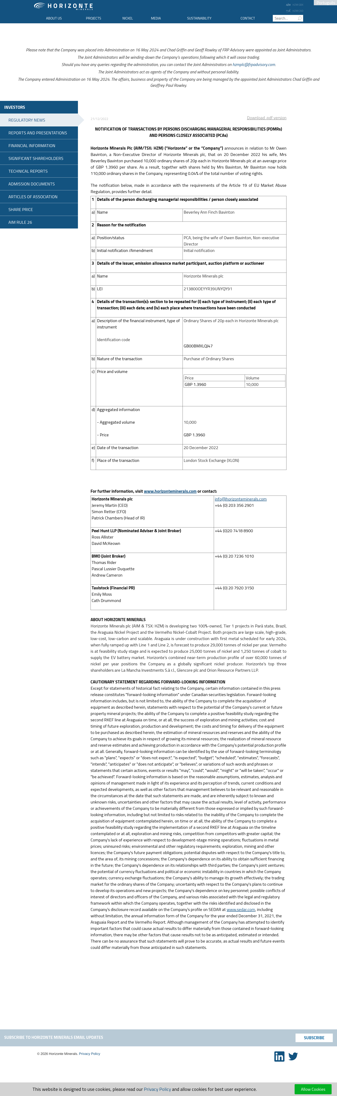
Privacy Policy (89, 1054)
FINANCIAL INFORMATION (31, 145)
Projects (93, 18)
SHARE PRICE (20, 209)
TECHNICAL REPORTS (28, 171)
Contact (248, 18)
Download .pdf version (266, 117)
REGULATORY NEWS (26, 120)
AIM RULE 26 (20, 222)
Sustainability (199, 18)
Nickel (127, 18)
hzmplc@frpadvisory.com (253, 64)
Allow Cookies (313, 1089)
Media (156, 18)
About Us (54, 18)
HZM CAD (298, 11)
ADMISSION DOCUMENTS (31, 184)
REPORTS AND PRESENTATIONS (37, 133)
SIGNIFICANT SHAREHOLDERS (35, 158)
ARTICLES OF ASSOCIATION (33, 196)
